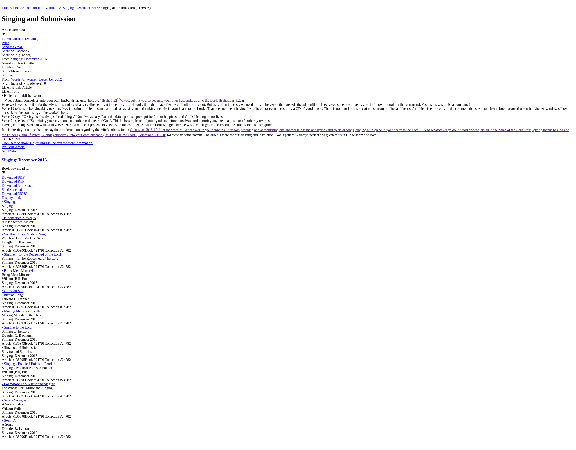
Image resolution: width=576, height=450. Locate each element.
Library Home (12, 8)
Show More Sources (16, 71)
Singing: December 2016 (80, 8)
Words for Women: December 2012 (36, 79)
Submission (10, 75)
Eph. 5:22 (173, 100)
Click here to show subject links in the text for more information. (47, 143)
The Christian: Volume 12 (42, 8)
